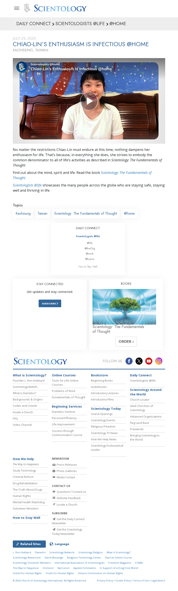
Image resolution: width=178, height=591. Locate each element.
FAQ (15, 418)
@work (90, 253)
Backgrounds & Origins (28, 399)
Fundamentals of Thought (68, 397)
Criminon (48, 568)
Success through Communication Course (67, 433)
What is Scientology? (29, 375)
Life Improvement (63, 424)
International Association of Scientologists (79, 562)
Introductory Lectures (105, 393)
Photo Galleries (66, 471)
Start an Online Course (118, 557)
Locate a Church (66, 504)
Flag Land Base (139, 423)
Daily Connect (141, 375)
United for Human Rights (27, 573)
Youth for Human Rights (60, 573)
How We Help (23, 459)
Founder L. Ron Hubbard (28, 380)
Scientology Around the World (146, 392)
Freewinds (137, 429)
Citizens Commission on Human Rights (100, 573)
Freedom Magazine (119, 562)
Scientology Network (61, 552)
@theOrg (89, 248)
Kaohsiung (23, 213)
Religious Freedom (103, 426)
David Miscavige (54, 557)
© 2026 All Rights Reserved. (50, 580)
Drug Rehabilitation (25, 483)
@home (129, 213)
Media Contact (65, 477)
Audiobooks (99, 387)
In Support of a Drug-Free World (119, 568)
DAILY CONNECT (88, 228)
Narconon (63, 568)
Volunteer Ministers (26, 508)
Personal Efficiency (64, 418)
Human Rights (22, 496)
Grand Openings (102, 414)
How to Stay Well (87, 266)
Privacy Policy (105, 580)
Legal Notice (158, 580)
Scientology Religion (90, 552)
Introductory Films (102, 399)
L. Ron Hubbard (22, 552)
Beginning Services (67, 406)
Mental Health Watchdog (28, 502)
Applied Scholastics (84, 568)
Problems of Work (64, 391)
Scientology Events (103, 420)
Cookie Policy (123, 580)
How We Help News (104, 439)
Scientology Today (106, 409)
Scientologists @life (88, 236)
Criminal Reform (23, 477)
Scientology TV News (104, 433)
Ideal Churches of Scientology (141, 408)
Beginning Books (102, 380)
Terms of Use (141, 580)
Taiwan (42, 213)
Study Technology (24, 470)
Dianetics (40, 552)
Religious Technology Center (84, 557)
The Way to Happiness (26, 568)
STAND (139, 562)
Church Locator (140, 400)
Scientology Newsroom (27, 557)
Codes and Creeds (25, 406)
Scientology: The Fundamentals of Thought (85, 213)
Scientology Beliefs (25, 387)
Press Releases (66, 465)
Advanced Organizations (146, 416)
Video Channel (22, 425)
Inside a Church (23, 412)
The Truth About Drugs (27, 489)
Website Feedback (68, 498)
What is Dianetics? (24, 393)
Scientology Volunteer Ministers (32, 562)
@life (89, 243)
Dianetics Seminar (63, 412)
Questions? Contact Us (71, 492)
